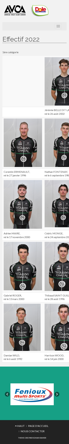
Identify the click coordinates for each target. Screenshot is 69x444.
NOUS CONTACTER (32, 431)
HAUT (21, 425)
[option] (32, 394)
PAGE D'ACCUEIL (38, 425)
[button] (7, 394)
